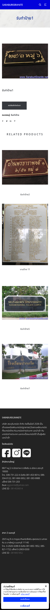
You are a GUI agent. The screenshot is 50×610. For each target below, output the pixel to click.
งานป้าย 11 (25, 269)
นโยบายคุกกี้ (25, 594)
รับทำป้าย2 (25, 194)
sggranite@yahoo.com (18, 485)
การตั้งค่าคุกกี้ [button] (25, 606)
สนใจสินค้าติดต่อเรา (14, 105)
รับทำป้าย (15, 115)
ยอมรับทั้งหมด (25, 599)
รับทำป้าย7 (25, 388)
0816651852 (17, 553)
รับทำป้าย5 (25, 329)
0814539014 (17, 488)
